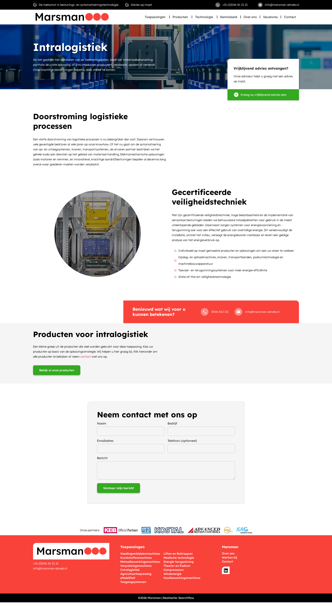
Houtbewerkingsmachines (182, 578)
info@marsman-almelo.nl (50, 568)
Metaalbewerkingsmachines (140, 562)
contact (85, 356)
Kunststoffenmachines (136, 557)
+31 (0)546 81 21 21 (45, 563)
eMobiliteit (127, 578)
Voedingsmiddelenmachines (140, 553)
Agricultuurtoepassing (135, 574)
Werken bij (229, 557)
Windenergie (173, 574)
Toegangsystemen (133, 582)
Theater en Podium (177, 566)
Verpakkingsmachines (136, 566)
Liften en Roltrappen (178, 553)
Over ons (228, 553)
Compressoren (174, 570)
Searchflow (186, 598)
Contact (227, 561)
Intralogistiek (130, 570)
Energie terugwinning (179, 562)
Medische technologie (179, 557)
